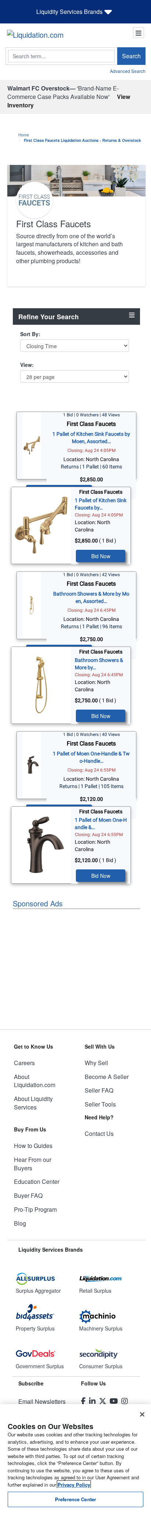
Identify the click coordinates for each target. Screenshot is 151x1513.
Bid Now (100, 556)
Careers (24, 1063)
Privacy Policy (74, 1484)
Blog (20, 1223)
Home (23, 134)
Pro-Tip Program (35, 1209)
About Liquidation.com (34, 1080)
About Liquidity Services (33, 1102)
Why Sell (96, 1063)
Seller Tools (100, 1104)
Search (131, 56)
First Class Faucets (91, 423)
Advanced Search (128, 71)
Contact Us (99, 1133)
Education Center (36, 1181)
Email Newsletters (42, 1401)
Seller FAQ (99, 1090)
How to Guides (33, 1145)
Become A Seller (107, 1076)
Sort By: (30, 334)
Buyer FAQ (28, 1195)
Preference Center (75, 1499)
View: (27, 364)
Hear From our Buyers (32, 1163)
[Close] (142, 1414)
